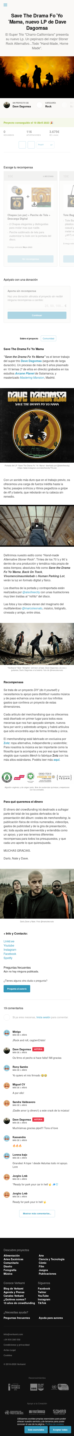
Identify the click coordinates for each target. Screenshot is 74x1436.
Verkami (37, 6)
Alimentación (12, 1255)
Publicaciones (47, 1273)
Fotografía (10, 1270)
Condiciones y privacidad (16, 1344)
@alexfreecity (31, 592)
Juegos (43, 1270)
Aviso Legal (10, 1350)
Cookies (8, 1355)
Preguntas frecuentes (17, 1318)
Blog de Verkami (13, 1288)
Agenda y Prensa (14, 1292)
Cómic (43, 1263)
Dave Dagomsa (22, 106)
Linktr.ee (9, 941)
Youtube (9, 945)
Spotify (8, 958)
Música (8, 1273)
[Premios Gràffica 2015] (14, 1387)
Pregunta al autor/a (17, 988)
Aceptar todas (60, 1429)
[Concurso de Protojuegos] (14, 1413)
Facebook (10, 954)
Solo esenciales (36, 1429)
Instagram (10, 949)
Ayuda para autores (51, 1318)
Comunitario (11, 1263)
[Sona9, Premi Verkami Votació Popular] (59, 1413)
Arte (41, 1255)
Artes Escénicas (13, 1259)
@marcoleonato (32, 608)
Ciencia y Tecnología (51, 1259)
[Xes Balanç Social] (36, 1387)
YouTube (43, 1295)
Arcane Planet (24, 373)
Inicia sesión (43, 1017)
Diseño (8, 1266)
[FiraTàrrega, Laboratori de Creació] (36, 1413)
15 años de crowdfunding (19, 1303)
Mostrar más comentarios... (37, 1213)
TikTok (42, 1303)
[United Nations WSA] (59, 1387)
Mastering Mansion (32, 377)
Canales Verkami (14, 1295)
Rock (48, 106)
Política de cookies (54, 1423)
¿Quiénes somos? (15, 1299)
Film (41, 1266)
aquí (56, 759)
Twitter (42, 1292)
